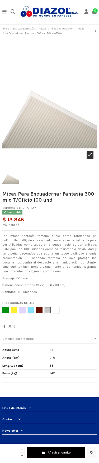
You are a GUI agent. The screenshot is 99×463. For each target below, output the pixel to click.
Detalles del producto (18, 339)
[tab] (49, 339)
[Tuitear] (9, 326)
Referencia (10, 208)
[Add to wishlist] (91, 452)
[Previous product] (96, 31)
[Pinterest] (15, 326)
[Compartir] (4, 326)
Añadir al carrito (59, 452)
